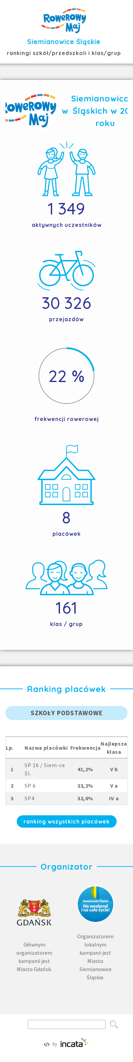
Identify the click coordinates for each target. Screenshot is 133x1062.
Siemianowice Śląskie (64, 42)
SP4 (29, 798)
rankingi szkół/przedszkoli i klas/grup (64, 53)
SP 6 (30, 785)
